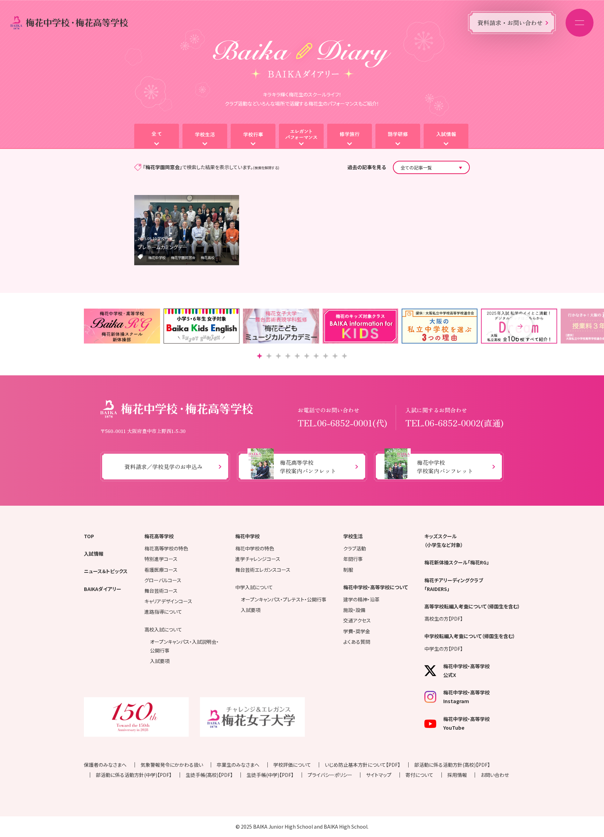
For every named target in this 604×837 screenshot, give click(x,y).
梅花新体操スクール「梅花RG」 (456, 562)
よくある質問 (356, 641)
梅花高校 (208, 257)
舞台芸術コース (161, 590)
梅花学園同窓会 (183, 257)
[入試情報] (446, 136)
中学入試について (254, 587)
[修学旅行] (349, 136)
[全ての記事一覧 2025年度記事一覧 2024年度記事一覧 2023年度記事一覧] (431, 167)
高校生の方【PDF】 (443, 618)
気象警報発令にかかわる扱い (172, 764)
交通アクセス (357, 620)
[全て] (156, 136)
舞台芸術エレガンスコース (262, 569)
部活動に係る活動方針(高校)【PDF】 (452, 764)
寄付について (419, 774)
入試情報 (93, 553)
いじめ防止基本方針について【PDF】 (362, 764)
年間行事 (353, 558)
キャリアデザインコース (168, 601)
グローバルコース (162, 580)
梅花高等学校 (159, 536)
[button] (520, 326)
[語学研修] (397, 136)
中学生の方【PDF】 (443, 648)
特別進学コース (161, 558)
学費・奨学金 (356, 631)
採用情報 (457, 774)
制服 (348, 569)
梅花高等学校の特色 (166, 548)
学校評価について (292, 764)
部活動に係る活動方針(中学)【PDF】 (134, 774)
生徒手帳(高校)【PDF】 (209, 774)
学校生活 (353, 536)
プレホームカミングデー (162, 247)
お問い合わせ (495, 774)
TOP (89, 536)
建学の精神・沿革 (361, 599)
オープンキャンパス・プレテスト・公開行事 (283, 599)
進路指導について (163, 611)
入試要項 (160, 660)
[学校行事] (253, 136)
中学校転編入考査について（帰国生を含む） (469, 636)
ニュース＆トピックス (106, 571)
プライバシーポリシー (330, 774)
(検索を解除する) (266, 167)
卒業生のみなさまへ (238, 764)
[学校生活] (204, 136)
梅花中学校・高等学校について (375, 587)
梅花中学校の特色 (254, 548)
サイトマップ (378, 774)
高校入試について (163, 629)
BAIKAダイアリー (102, 588)
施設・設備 (354, 609)
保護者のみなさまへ (105, 764)
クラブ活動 (354, 548)
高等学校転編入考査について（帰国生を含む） (472, 606)
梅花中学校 (157, 257)
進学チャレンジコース (257, 558)
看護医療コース (161, 569)
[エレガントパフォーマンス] (301, 136)
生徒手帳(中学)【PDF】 (270, 774)
